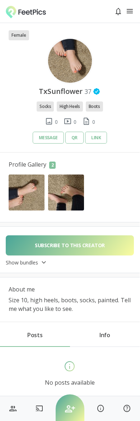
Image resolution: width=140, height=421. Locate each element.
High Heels (70, 106)
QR (74, 138)
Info (104, 335)
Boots (94, 106)
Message (48, 138)
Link (96, 138)
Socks (45, 106)
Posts (34, 335)
